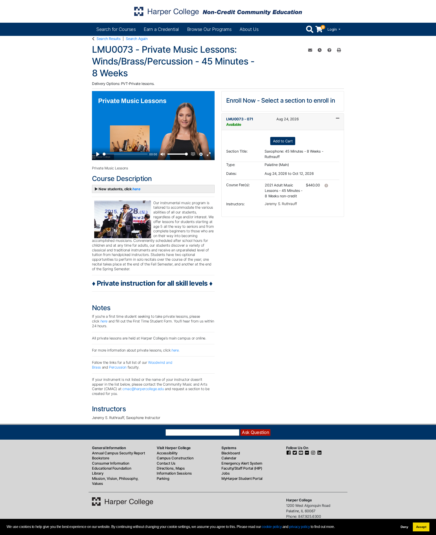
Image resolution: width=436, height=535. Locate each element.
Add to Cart (283, 141)
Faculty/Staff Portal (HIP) (241, 468)
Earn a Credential (161, 29)
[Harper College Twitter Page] (295, 453)
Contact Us (166, 463)
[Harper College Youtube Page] (301, 453)
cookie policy (272, 527)
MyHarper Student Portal (242, 478)
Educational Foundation (111, 468)
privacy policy (299, 527)
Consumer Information (110, 463)
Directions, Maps (171, 468)
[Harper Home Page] (122, 501)
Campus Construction (175, 458)
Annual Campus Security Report (118, 453)
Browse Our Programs (209, 29)
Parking (163, 478)
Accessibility (167, 453)
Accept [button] (421, 527)
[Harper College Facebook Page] (289, 453)
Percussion (118, 367)
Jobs (225, 473)
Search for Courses (116, 29)
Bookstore (100, 458)
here (174, 350)
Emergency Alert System (241, 463)
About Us (249, 29)
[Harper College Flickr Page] (307, 453)
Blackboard (230, 453)
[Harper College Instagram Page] (313, 453)
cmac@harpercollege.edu (143, 388)
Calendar (228, 458)
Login (332, 29)
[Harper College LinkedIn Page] (319, 453)
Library (97, 473)
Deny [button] (404, 527)
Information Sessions (174, 473)
